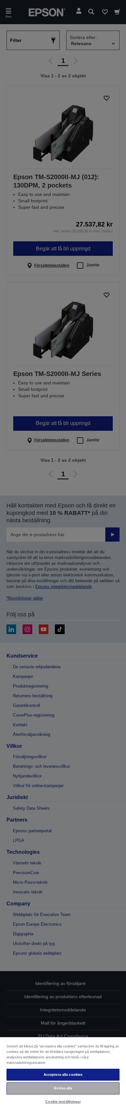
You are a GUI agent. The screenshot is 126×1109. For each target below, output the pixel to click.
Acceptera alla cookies (63, 1074)
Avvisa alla (63, 1088)
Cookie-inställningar (62, 1102)
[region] (63, 1073)
